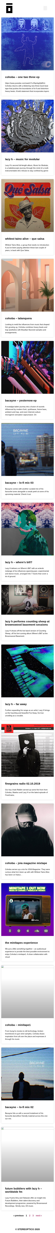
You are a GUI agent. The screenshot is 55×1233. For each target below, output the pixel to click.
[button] (45, 8)
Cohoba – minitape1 (18, 1024)
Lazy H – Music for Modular (22, 159)
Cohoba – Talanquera (18, 318)
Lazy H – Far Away (16, 704)
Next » (39, 1216)
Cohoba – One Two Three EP (22, 77)
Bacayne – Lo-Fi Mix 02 (19, 1107)
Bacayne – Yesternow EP (21, 400)
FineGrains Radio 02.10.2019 (22, 783)
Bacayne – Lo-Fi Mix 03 (19, 482)
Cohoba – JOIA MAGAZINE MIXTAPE (26, 863)
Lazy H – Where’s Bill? (18, 562)
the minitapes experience (21, 942)
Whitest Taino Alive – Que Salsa (24, 238)
